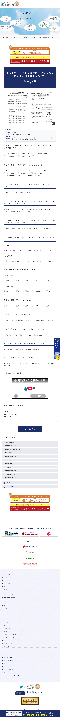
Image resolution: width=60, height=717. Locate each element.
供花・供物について (8, 657)
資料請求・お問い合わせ (9, 669)
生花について (6, 649)
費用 (8, 482)
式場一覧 (5, 605)
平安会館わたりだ (10, 477)
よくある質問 (10, 486)
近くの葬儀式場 (7, 646)
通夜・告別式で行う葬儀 (9, 594)
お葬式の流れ (6, 577)
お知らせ (5, 663)
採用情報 (5, 672)
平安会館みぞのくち (11, 467)
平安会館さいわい (10, 460)
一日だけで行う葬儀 (8, 591)
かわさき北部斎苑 (7, 599)
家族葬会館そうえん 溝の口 (10, 634)
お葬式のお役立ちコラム (9, 660)
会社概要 (5, 666)
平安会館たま (20, 37)
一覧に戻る (31, 429)
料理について (6, 651)
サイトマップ (6, 678)
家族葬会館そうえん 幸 (11, 445)
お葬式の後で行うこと (8, 643)
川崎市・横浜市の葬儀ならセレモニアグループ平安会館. (31, 709)
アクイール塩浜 (9, 442)
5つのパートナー (7, 574)
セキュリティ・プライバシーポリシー (12, 675)
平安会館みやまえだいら (12, 474)
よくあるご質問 (7, 583)
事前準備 (5, 580)
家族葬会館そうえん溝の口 (12, 449)
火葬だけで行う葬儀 (8, 589)
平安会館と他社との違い (9, 572)
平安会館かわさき (10, 456)
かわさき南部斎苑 (7, 602)
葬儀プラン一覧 (7, 586)
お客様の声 (26, 37)
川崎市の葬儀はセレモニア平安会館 (9, 37)
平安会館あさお (8, 411)
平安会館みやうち (10, 470)
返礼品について (7, 654)
